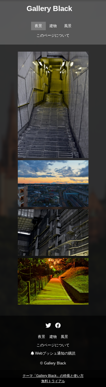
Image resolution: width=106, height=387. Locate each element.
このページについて (53, 35)
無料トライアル (53, 381)
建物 (53, 26)
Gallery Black (49, 8)
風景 (68, 26)
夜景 (38, 26)
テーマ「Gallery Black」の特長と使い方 (53, 376)
